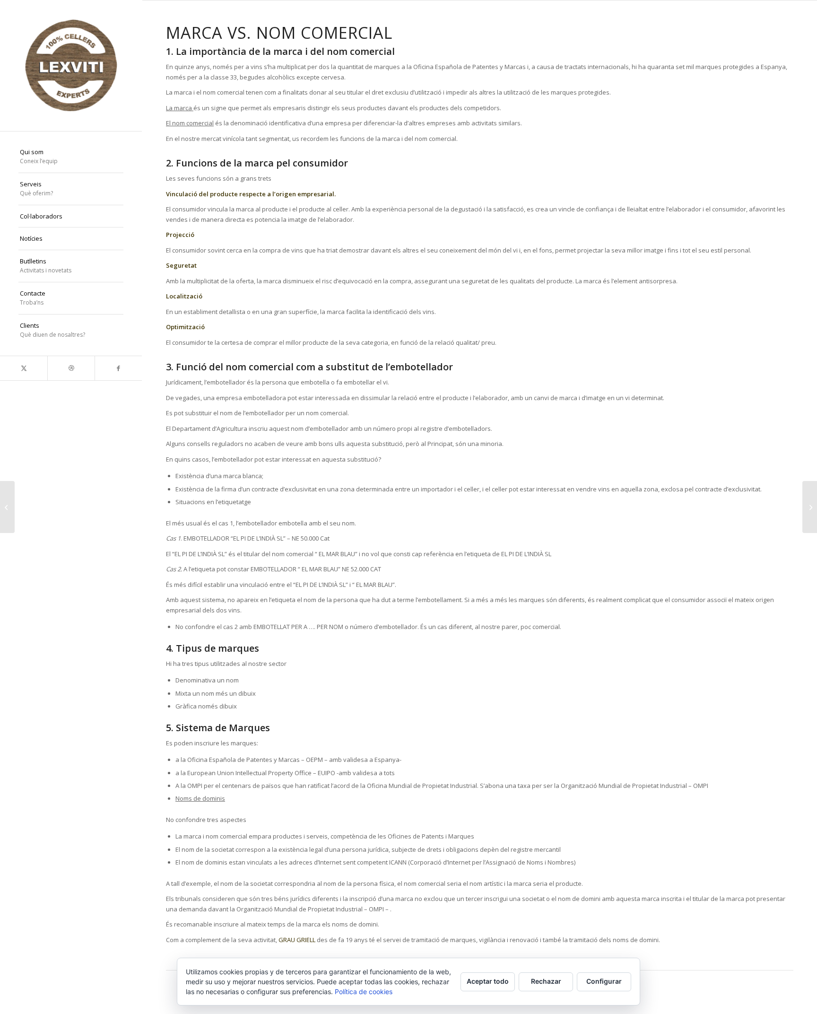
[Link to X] (23, 368)
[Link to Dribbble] (71, 368)
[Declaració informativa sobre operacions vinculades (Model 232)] (7, 507)
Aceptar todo (488, 981)
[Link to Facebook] (118, 368)
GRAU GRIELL (296, 939)
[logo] (71, 65)
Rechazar (546, 981)
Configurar (604, 981)
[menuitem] (70, 157)
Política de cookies (363, 992)
